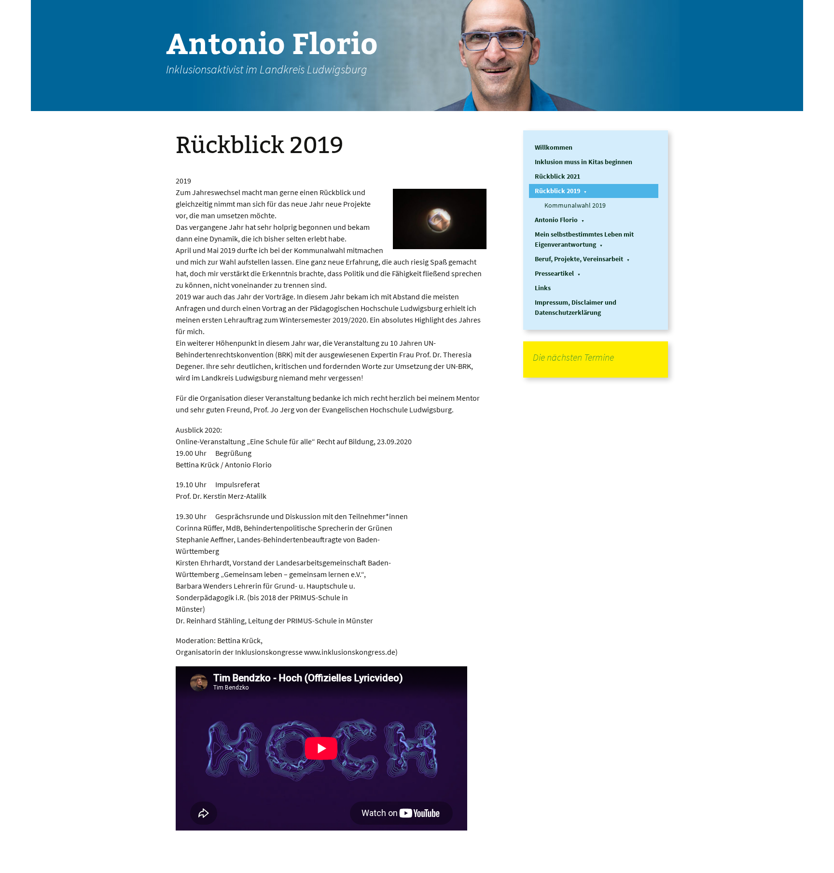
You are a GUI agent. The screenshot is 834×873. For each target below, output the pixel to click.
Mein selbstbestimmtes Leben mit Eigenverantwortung (584, 239)
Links (543, 287)
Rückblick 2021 (557, 176)
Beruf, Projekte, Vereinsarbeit (579, 258)
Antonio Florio (556, 219)
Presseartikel (554, 273)
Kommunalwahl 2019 (575, 205)
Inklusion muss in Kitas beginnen (583, 161)
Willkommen (553, 147)
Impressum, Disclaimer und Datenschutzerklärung (575, 307)
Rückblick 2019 (557, 190)
